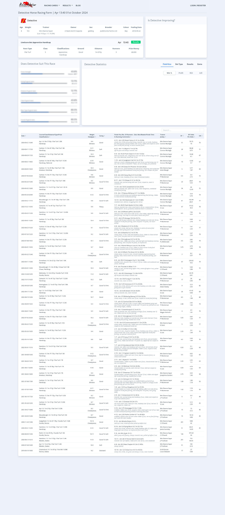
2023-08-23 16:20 (27, 228)
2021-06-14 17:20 (27, 397)
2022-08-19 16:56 (27, 297)
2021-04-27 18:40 (27, 410)
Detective (32, 20)
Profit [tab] (181, 73)
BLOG (78, 5)
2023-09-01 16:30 (27, 220)
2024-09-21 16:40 (27, 143)
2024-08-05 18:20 (27, 169)
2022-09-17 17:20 (27, 291)
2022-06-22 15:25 (27, 324)
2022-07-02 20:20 (27, 318)
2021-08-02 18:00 (27, 374)
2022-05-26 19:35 (27, 331)
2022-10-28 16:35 (27, 274)
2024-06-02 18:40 (27, 188)
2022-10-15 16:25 (27, 280)
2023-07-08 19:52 (27, 241)
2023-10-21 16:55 (27, 207)
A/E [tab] (201, 73)
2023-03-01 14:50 (27, 268)
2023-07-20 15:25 (27, 234)
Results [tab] (190, 64)
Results (136, 42)
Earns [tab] (199, 64)
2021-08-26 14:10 (27, 361)
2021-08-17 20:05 (27, 368)
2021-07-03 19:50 (27, 389)
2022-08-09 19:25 (27, 304)
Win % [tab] (169, 73)
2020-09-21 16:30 (27, 428)
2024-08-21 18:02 (27, 162)
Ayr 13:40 (123, 42)
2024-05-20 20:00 (27, 195)
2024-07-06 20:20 (27, 176)
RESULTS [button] (67, 5)
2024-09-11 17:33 (27, 149)
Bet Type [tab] (179, 64)
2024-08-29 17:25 (27, 155)
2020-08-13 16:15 (27, 440)
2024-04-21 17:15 (27, 201)
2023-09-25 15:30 (27, 213)
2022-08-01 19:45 (27, 311)
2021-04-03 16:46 (27, 416)
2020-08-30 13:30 (27, 434)
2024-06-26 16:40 (27, 182)
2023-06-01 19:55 (27, 247)
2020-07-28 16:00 (27, 445)
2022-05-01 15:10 (27, 347)
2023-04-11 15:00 (27, 262)
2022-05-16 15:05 (27, 339)
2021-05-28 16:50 (27, 403)
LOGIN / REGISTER (198, 5)
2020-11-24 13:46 (27, 422)
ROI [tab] (191, 73)
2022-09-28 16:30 (27, 286)
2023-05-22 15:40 (27, 254)
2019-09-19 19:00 (27, 451)
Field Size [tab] (167, 64)
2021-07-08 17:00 (27, 381)
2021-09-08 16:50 (27, 355)
